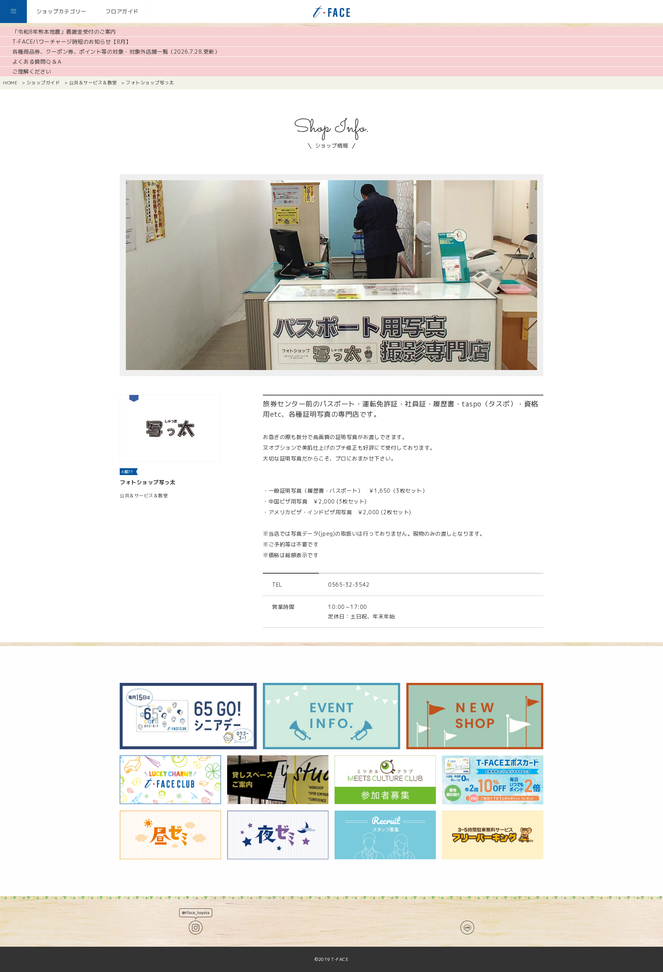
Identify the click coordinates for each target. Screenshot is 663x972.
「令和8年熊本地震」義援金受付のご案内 (64, 31)
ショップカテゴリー (61, 11)
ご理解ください (31, 71)
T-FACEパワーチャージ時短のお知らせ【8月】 (71, 41)
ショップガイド (43, 82)
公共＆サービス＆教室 (93, 82)
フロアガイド (122, 11)
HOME (10, 82)
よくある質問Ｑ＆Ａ (37, 61)
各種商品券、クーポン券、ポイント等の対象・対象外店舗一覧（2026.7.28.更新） (116, 51)
